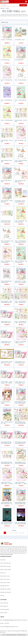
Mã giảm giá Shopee (5, 592)
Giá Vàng (22, 630)
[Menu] (26, 2)
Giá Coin (4, 632)
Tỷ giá (9, 630)
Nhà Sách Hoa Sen (21, 634)
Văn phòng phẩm (4, 609)
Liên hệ (2, 595)
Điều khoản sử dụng (5, 566)
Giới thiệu (2, 559)
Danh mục (3, 572)
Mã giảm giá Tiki (4, 585)
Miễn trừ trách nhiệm (5, 569)
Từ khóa (7, 8)
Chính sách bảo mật (5, 563)
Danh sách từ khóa (5, 582)
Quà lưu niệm (3, 612)
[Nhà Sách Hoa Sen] (7, 543)
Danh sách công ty (5, 579)
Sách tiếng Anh (4, 606)
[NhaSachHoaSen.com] (6, 1)
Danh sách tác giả (5, 576)
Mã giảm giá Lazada (5, 589)
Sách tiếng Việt (4, 603)
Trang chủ (2, 8)
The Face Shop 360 (15, 630)
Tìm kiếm (23, 5)
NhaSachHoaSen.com (11, 634)
